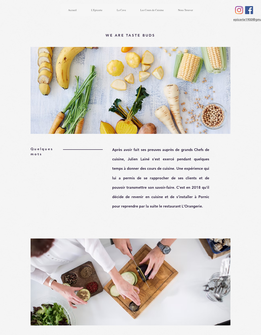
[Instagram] (239, 10)
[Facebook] (249, 10)
